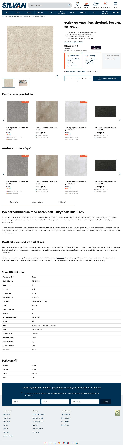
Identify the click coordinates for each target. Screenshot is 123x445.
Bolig (50, 12)
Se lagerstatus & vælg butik (75, 71)
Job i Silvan (7, 418)
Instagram (67, 418)
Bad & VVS (40, 12)
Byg (7, 12)
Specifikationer (38, 202)
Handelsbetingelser (38, 414)
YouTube (66, 421)
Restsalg (116, 12)
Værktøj (83, 12)
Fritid (29, 12)
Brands (5, 429)
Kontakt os (35, 432)
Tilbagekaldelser (37, 429)
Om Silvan (6, 421)
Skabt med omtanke (104, 12)
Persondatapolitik (38, 421)
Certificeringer (8, 436)
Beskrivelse (14, 202)
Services (6, 432)
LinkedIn (66, 425)
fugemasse (60, 258)
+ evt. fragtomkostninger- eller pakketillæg (75, 50)
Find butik (6, 414)
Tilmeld (105, 402)
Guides (5, 425)
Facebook (67, 414)
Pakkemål (62, 202)
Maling (72, 12)
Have (18, 12)
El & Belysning (61, 12)
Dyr (94, 12)
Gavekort (35, 425)
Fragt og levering (37, 418)
